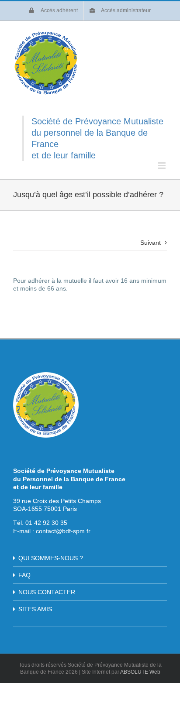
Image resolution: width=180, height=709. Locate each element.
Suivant (150, 242)
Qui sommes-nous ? (50, 558)
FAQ (24, 575)
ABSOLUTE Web (140, 672)
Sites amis (35, 609)
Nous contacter (46, 592)
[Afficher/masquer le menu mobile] (162, 165)
